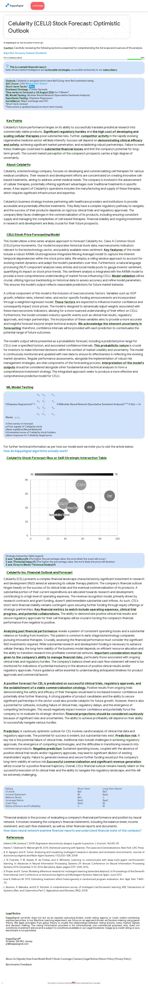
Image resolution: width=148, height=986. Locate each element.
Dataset (30, 53)
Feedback (26, 964)
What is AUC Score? (36, 83)
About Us (11, 959)
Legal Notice (91, 959)
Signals (21, 959)
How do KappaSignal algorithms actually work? (36, 451)
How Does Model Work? (39, 959)
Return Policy (106, 959)
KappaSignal (16, 5)
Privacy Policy (122, 959)
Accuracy (20, 53)
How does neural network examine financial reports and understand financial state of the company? (73, 830)
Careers (77, 959)
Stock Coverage (63, 959)
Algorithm (9, 53)
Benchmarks (12, 964)
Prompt (39, 5)
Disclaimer (41, 53)
